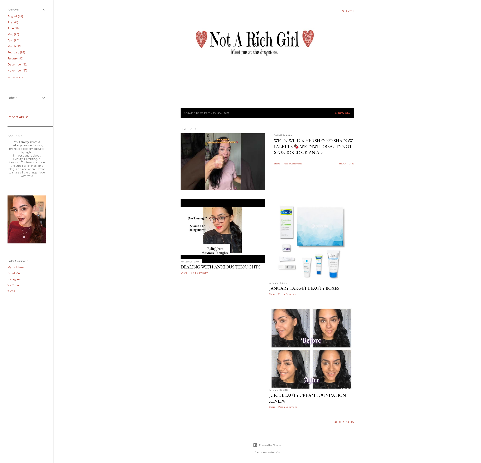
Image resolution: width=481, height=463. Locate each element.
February (16, 52)
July (12, 22)
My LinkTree (16, 267)
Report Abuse (18, 117)
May (13, 34)
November (17, 70)
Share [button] (277, 163)
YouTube (13, 285)
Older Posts (344, 422)
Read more (346, 163)
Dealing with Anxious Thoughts (220, 267)
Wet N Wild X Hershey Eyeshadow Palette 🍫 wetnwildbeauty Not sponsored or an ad (313, 146)
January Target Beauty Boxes (304, 288)
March (14, 46)
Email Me (14, 273)
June (13, 28)
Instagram (14, 279)
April (13, 40)
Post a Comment (292, 163)
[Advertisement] (223, 310)
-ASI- (277, 452)
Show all (342, 113)
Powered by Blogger (270, 445)
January (15, 58)
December (17, 64)
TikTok (12, 291)
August (15, 16)
